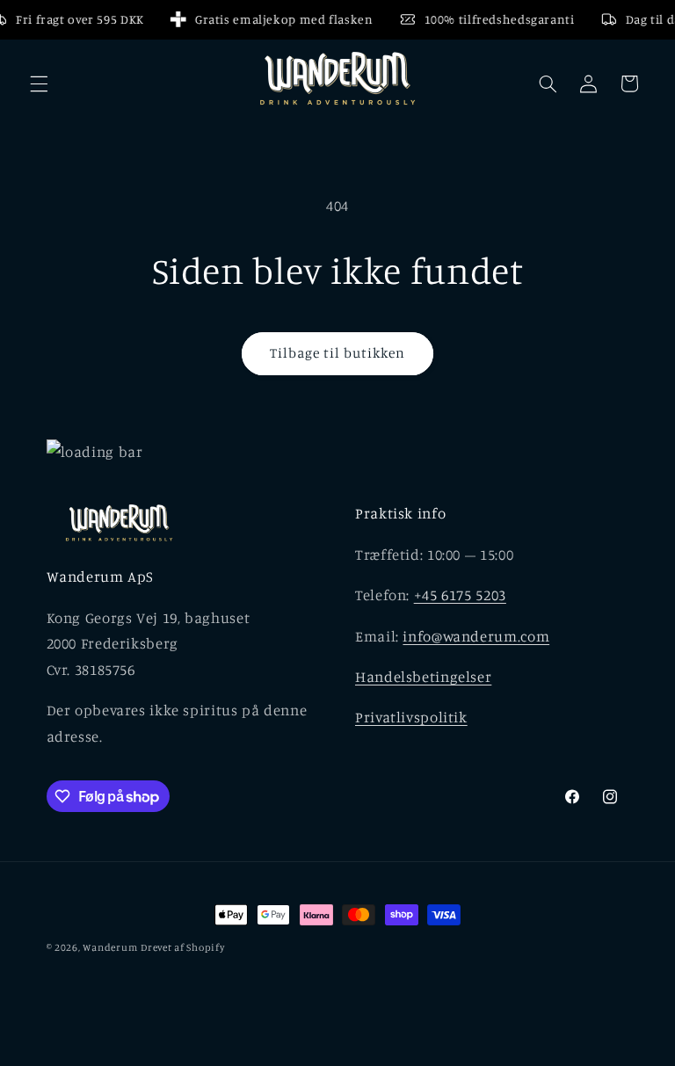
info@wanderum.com (476, 636)
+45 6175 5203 (460, 595)
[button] (38, 83)
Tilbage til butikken (338, 352)
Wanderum (110, 947)
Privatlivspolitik (411, 717)
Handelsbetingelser (423, 676)
